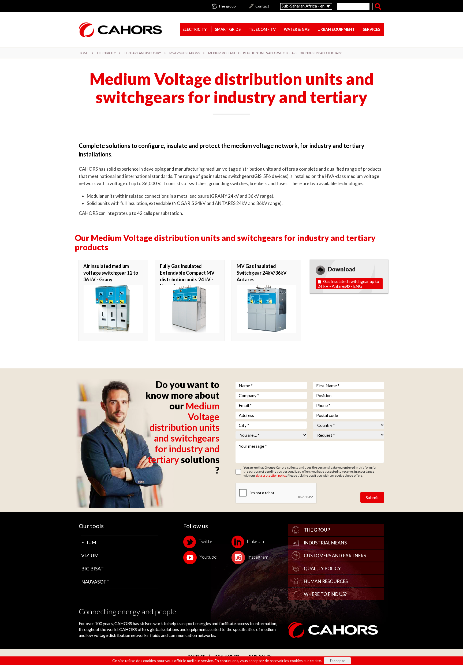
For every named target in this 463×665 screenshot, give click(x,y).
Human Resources (326, 581)
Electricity (194, 29)
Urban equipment (336, 29)
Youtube (208, 557)
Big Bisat (92, 568)
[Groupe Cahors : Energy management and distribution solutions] (120, 29)
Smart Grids (228, 29)
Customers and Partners (335, 555)
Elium (88, 542)
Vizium (90, 555)
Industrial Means (325, 543)
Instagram (258, 557)
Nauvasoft (95, 582)
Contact (262, 6)
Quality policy (322, 568)
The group (227, 6)
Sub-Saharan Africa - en (303, 5)
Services (371, 29)
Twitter (206, 541)
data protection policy (271, 475)
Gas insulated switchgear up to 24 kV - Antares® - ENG (348, 284)
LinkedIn (255, 541)
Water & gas (296, 29)
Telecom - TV (262, 29)
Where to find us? (325, 594)
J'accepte (337, 660)
